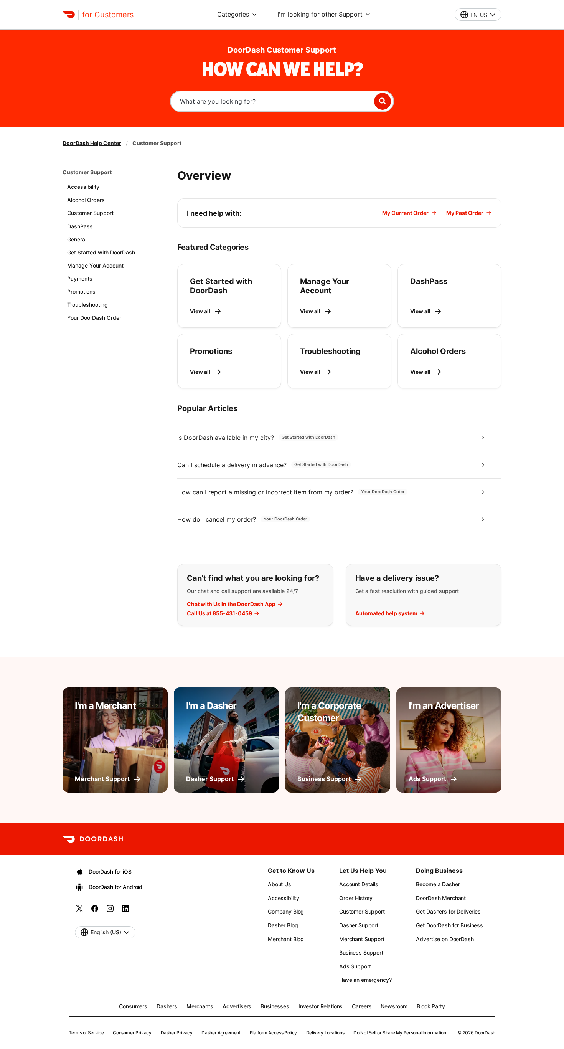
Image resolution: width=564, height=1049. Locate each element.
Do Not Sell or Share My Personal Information (399, 1033)
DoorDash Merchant (441, 898)
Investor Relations (320, 1006)
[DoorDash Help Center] (93, 839)
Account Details (358, 884)
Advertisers (237, 1006)
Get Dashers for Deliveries (448, 911)
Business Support (361, 952)
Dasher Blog (283, 925)
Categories (233, 14)
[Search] (382, 101)
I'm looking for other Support (320, 14)
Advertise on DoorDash (444, 939)
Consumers (133, 1006)
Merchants (199, 1006)
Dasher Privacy (177, 1033)
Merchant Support (361, 939)
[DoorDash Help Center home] (69, 14)
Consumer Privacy (132, 1033)
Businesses (275, 1006)
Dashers (167, 1006)
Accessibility (283, 898)
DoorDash (485, 1033)
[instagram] (110, 911)
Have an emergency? (365, 979)
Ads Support (355, 966)
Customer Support (87, 172)
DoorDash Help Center (92, 143)
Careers (361, 1006)
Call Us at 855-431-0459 (219, 613)
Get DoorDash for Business (449, 925)
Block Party (431, 1006)
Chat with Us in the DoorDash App (231, 604)
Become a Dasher (438, 884)
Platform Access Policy (273, 1033)
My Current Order (405, 213)
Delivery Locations (325, 1033)
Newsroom (394, 1006)
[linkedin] (125, 911)
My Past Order (464, 213)
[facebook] (94, 911)
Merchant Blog (286, 939)
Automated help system (386, 613)
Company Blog (286, 911)
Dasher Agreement (220, 1033)
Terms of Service (86, 1033)
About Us (279, 884)
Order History (356, 898)
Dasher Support (358, 925)
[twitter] (79, 911)
